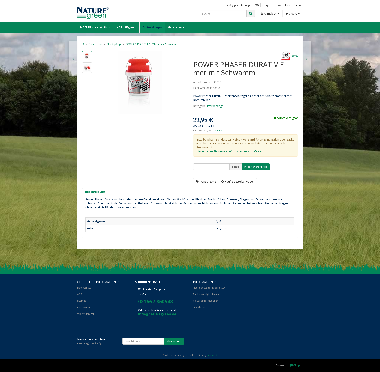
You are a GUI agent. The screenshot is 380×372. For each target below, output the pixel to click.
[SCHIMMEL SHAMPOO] (73, 58)
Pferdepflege (215, 106)
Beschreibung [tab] (95, 192)
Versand (218, 130)
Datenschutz (84, 287)
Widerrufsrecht (85, 314)
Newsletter (199, 307)
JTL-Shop (295, 365)
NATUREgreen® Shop (95, 27)
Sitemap (81, 300)
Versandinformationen (205, 300)
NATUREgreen (126, 27)
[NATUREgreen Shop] (112, 13)
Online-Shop (151, 27)
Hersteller (175, 27)
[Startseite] (83, 44)
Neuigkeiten (268, 5)
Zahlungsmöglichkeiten (206, 294)
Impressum (83, 307)
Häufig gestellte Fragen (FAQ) (242, 5)
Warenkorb (284, 5)
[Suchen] (250, 13)
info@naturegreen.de (157, 314)
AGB (79, 294)
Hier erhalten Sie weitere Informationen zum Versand (230, 151)
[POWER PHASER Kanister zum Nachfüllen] (307, 58)
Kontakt (297, 5)
